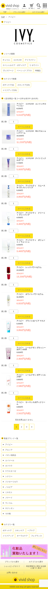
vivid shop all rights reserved (27, 587)
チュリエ (6, 60)
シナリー (8, 476)
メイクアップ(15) (10, 90)
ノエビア (8, 487)
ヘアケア (31, 530)
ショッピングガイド (12, 566)
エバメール (9, 460)
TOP (4, 12)
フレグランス (36, 536)
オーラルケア (22, 536)
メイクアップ (8, 536)
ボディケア (7, 530)
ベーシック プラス (24, 70)
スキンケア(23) (23, 85)
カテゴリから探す (38, 12)
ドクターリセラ (11, 482)
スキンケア (19, 530)
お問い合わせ (12, 573)
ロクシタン (9, 508)
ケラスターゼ (10, 471)
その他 (8, 514)
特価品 (38, 70)
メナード (8, 498)
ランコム (8, 503)
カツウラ (8, 466)
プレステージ (8, 70)
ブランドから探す (19, 12)
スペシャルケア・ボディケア (14, 65)
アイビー (8, 444)
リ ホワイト (34, 65)
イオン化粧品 (10, 455)
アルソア (8, 450)
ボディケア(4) (8, 85)
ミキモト (8, 492)
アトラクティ (30, 60)
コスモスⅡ (17, 60)
